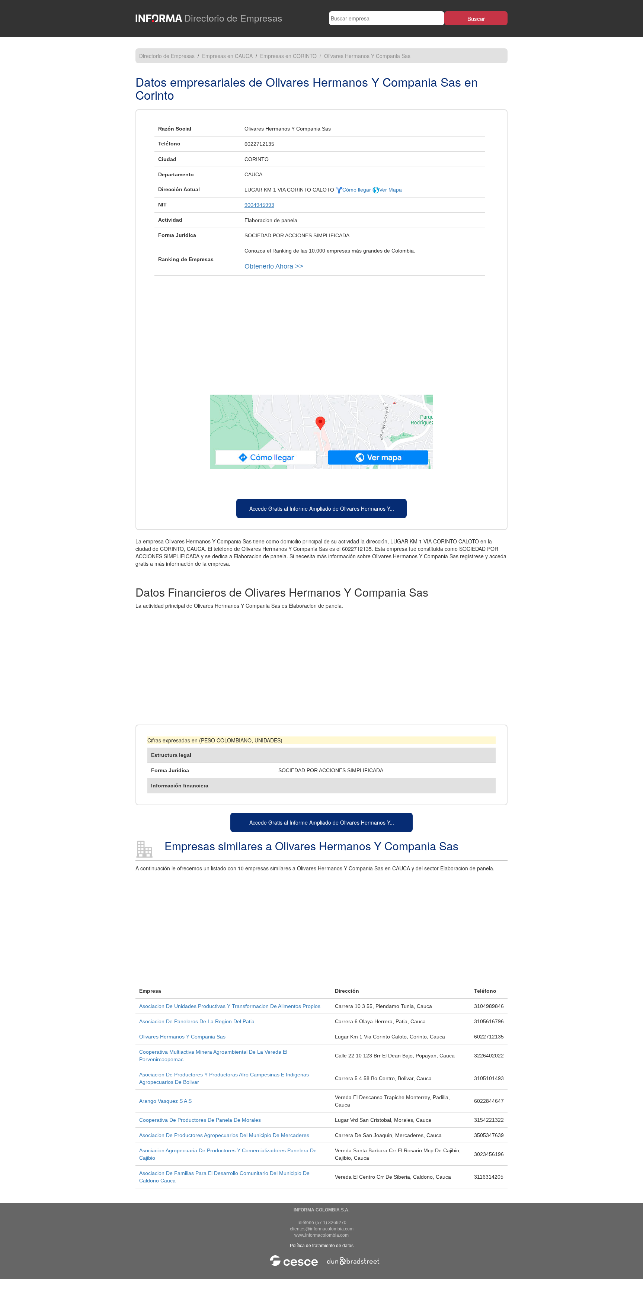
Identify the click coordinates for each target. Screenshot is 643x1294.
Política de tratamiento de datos (322, 1245)
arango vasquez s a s (165, 1101)
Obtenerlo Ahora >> (273, 266)
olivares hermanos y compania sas (182, 1037)
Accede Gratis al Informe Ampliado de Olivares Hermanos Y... (321, 508)
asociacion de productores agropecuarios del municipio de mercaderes (224, 1135)
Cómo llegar (357, 190)
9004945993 (259, 205)
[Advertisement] (321, 331)
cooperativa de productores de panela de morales (200, 1120)
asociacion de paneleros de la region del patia (197, 1021)
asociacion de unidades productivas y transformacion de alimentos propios (229, 1006)
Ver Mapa (390, 190)
